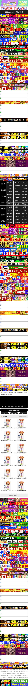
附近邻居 (9, 194)
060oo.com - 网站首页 (14, 12)
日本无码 (24, 182)
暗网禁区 (9, 216)
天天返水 (24, 204)
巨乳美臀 (24, 188)
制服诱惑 (24, 216)
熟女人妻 (17, 213)
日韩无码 (24, 222)
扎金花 (17, 204)
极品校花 (9, 222)
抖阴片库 (3, 214)
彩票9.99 (9, 204)
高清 (16, 406)
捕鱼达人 (9, 201)
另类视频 (24, 191)
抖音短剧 (9, 207)
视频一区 (3, 184)
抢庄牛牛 (17, 201)
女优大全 (17, 210)
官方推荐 (3, 202)
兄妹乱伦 (17, 219)
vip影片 (4, 413)
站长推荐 (3, 196)
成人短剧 (24, 219)
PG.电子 (23, 413)
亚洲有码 (9, 185)
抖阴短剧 (17, 222)
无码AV (3, 208)
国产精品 (9, 182)
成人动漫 (24, 185)
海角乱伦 (17, 216)
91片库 (10, 210)
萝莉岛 (24, 210)
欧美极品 (17, 185)
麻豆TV (17, 207)
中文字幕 (17, 188)
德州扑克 (24, 201)
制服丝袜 (17, 191)
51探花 (24, 207)
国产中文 (9, 219)
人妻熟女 (9, 191)
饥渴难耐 (17, 194)
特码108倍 (14, 413)
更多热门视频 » (23, 416)
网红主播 (17, 182)
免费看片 (3, 221)
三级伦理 (9, 188)
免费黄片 (24, 213)
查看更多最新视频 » (14, 495)
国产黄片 (9, 213)
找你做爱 (24, 194)
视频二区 (3, 190)
